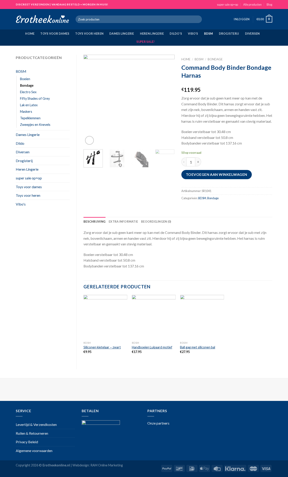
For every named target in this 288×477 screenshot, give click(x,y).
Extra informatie (123, 221)
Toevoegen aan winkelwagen (216, 174)
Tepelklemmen (30, 118)
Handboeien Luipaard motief (152, 347)
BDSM (208, 33)
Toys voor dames (54, 33)
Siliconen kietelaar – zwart (102, 347)
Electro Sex (28, 92)
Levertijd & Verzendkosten (36, 424)
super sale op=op (227, 4)
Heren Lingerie (152, 33)
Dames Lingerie (121, 33)
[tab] (94, 221)
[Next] (167, 100)
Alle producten (252, 4)
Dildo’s (176, 33)
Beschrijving (94, 221)
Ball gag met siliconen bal (197, 347)
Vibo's (21, 204)
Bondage (27, 85)
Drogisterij (229, 33)
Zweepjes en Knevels (35, 125)
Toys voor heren (89, 33)
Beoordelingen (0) (156, 221)
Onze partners (158, 423)
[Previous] (91, 100)
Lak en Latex (29, 105)
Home (29, 33)
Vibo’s (193, 33)
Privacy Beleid (27, 442)
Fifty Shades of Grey (35, 98)
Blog (269, 4)
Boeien (25, 79)
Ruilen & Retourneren (32, 433)
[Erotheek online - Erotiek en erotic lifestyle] (42, 19)
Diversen (252, 33)
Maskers (26, 111)
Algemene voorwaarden (34, 450)
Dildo (20, 143)
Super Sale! (145, 41)
